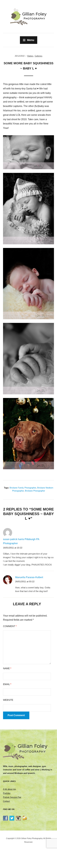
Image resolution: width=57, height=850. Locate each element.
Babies (30, 56)
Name (7, 668)
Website (8, 700)
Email (7, 684)
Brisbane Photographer (35, 491)
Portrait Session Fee (12, 797)
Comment (10, 626)
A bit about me (9, 789)
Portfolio (6, 793)
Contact (6, 801)
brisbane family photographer (23, 488)
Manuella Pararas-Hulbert (29, 577)
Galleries (38, 56)
